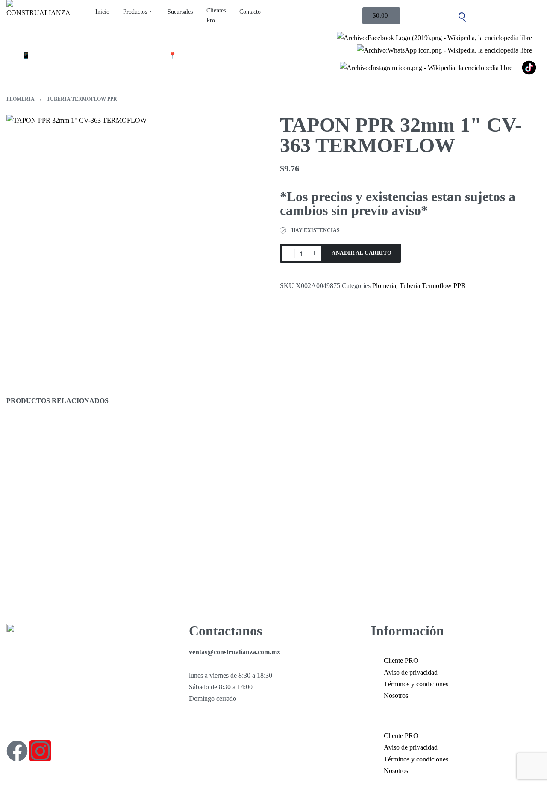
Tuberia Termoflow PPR (82, 99)
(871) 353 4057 (53, 55)
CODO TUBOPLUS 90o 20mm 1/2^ (200, 575)
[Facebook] (17, 750)
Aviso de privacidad (411, 672)
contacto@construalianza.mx (125, 55)
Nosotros (396, 695)
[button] (456, 715)
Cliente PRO (401, 660)
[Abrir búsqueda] (462, 16)
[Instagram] (40, 750)
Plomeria (20, 99)
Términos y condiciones (416, 684)
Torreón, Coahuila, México (215, 55)
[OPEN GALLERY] (136, 245)
